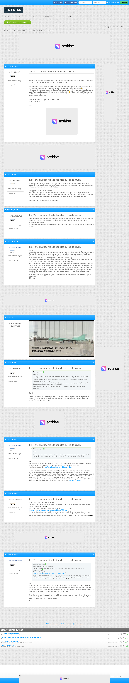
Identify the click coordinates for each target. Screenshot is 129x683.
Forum (10, 17)
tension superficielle (7, 645)
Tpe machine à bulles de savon (11, 641)
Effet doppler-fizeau (52, 624)
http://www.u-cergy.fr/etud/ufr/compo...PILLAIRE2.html (48, 510)
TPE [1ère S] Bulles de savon (10, 633)
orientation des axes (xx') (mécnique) (71, 624)
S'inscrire (58, 2)
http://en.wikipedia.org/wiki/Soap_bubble (58, 467)
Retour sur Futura (71, 2)
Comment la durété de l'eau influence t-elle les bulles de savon (21, 637)
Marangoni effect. (74, 480)
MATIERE (46, 17)
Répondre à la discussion (18, 22)
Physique (54, 17)
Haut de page (119, 676)
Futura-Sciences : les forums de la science (27, 17)
